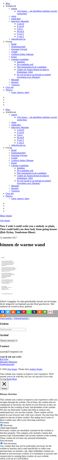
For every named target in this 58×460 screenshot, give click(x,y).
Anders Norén (35, 369)
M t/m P (20, 31)
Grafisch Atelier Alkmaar (22, 54)
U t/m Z (20, 36)
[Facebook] (2, 312)
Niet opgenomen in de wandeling (31, 67)
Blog (8, 3)
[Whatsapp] (29, 312)
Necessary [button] (4, 422)
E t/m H (20, 26)
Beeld (13, 44)
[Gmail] (50, 312)
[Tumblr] (34, 312)
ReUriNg (4, 359)
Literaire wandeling (20, 59)
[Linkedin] (18, 312)
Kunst (14, 57)
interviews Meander (20, 21)
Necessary (8, 425)
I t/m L (20, 29)
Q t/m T (20, 34)
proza (13, 16)
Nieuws (9, 90)
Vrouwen (15, 85)
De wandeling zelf (25, 64)
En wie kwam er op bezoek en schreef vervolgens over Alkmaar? (34, 75)
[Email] (44, 312)
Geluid (14, 52)
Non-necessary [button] (6, 440)
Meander (15, 79)
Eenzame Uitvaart (19, 49)
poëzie (14, 8)
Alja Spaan (5, 220)
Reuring (14, 82)
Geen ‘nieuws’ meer (20, 92)
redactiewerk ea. (18, 39)
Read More (12, 379)
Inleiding (21, 62)
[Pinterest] (23, 312)
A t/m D (20, 24)
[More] (3, 315)
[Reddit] (13, 312)
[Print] (39, 312)
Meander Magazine (8, 362)
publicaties (16, 19)
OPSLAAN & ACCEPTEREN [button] (14, 458)
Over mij (10, 87)
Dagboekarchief (18, 46)
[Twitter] (7, 312)
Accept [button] (3, 379)
